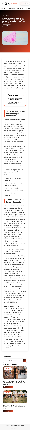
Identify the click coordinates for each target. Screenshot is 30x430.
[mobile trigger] (3, 3)
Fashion (7, 368)
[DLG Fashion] (11, 3)
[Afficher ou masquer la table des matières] (21, 95)
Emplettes (7, 26)
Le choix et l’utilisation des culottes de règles (14, 103)
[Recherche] (23, 3)
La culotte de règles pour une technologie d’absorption (15, 98)
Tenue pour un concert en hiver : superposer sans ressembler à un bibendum (14, 382)
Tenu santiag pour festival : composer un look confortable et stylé (14, 406)
